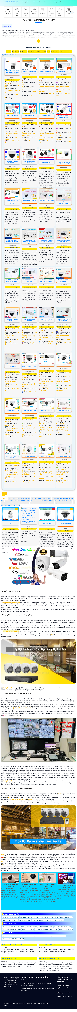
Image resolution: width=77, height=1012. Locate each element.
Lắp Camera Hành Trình (9, 958)
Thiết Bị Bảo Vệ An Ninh (26, 936)
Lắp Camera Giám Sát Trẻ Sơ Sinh (12, 945)
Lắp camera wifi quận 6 (63, 985)
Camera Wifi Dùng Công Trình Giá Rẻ (66, 886)
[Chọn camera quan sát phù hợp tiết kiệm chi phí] (72, 12)
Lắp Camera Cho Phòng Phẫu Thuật (50, 958)
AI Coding (62, 51)
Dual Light (24, 51)
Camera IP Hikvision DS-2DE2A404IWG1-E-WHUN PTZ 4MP (65, 523)
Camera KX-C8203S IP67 (47, 410)
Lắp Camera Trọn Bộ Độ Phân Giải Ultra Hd (13, 939)
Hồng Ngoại (33, 51)
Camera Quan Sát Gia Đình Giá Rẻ (63, 500)
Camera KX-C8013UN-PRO (64, 71)
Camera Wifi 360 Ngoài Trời (66, 929)
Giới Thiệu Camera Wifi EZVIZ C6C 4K (11, 885)
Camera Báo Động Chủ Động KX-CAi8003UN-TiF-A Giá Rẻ (12, 202)
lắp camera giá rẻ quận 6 (64, 996)
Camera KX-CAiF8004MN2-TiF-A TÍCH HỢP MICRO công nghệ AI (29, 366)
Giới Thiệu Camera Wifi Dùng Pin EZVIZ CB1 (29, 885)
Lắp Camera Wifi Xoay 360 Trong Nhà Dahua (14, 926)
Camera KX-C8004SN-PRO (46, 71)
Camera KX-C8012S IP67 (29, 456)
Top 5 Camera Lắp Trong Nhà (56, 920)
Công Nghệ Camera (26, 2)
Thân (57, 51)
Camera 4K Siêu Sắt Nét (9, 54)
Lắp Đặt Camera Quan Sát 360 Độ (63, 503)
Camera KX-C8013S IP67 (64, 410)
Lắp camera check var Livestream (11, 917)
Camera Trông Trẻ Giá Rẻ (47, 945)
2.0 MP (44, 51)
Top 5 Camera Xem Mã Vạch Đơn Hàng (29, 917)
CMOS (48, 51)
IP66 (13, 51)
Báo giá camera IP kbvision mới (10, 920)
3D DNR (17, 51)
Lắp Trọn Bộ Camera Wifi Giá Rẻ (41, 936)
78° (29, 51)
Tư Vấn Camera (61, 2)
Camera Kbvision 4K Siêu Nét (38, 20)
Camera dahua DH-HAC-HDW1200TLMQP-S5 (42, 500)
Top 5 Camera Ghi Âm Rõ (66, 917)
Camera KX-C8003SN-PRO (29, 71)
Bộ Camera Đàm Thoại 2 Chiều (58, 936)
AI (20, 51)
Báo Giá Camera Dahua (25, 920)
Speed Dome (68, 51)
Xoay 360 (53, 51)
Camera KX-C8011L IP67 (46, 456)
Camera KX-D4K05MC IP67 (46, 365)
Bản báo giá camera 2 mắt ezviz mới (50, 917)
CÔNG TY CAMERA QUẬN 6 (11, 3)
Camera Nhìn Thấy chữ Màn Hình (40, 920)
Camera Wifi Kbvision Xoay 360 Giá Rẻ (12, 929)
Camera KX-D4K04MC (64, 365)
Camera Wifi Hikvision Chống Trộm (62, 926)
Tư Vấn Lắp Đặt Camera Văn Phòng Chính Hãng (41, 503)
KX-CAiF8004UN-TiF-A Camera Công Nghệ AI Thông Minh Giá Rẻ (64, 162)
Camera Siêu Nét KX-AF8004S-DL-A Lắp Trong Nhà (29, 242)
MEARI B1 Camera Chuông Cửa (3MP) (41, 498)
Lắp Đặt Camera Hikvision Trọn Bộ (11, 936)
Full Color (39, 51)
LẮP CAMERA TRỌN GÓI (37, 2)
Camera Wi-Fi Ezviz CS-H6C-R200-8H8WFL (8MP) (17, 500)
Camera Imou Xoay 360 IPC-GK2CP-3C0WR (19, 498)
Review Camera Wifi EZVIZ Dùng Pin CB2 (47, 885)
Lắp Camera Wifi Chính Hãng (50, 2)
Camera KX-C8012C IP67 (64, 456)
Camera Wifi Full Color (31, 926)
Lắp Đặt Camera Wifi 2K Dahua (45, 926)
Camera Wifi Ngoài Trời (28, 929)
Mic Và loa (8, 51)
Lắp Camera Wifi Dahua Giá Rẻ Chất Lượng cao (46, 929)
